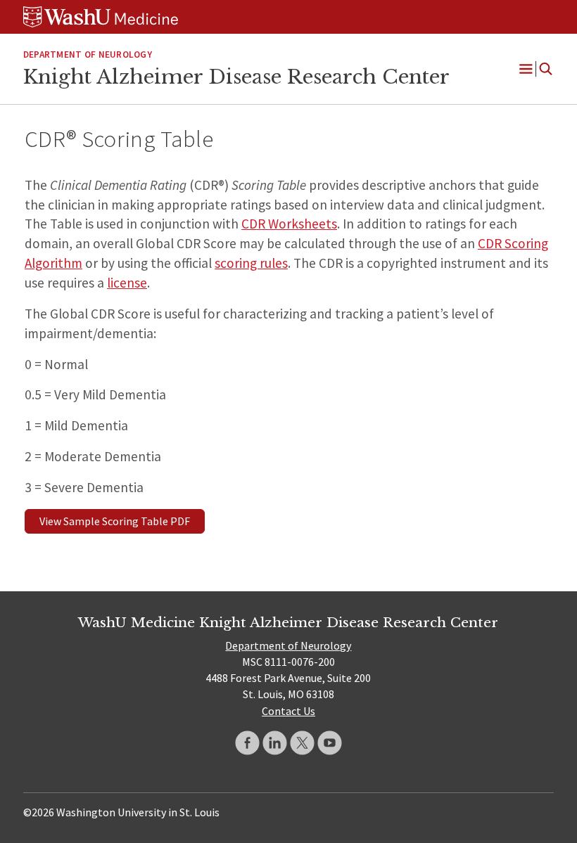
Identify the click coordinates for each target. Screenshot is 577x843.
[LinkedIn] (274, 743)
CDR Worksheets (289, 223)
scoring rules (251, 263)
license (127, 282)
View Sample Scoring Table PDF (114, 521)
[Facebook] (247, 743)
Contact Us (288, 711)
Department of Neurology (87, 54)
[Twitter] (302, 743)
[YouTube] (329, 743)
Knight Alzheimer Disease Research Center (236, 77)
